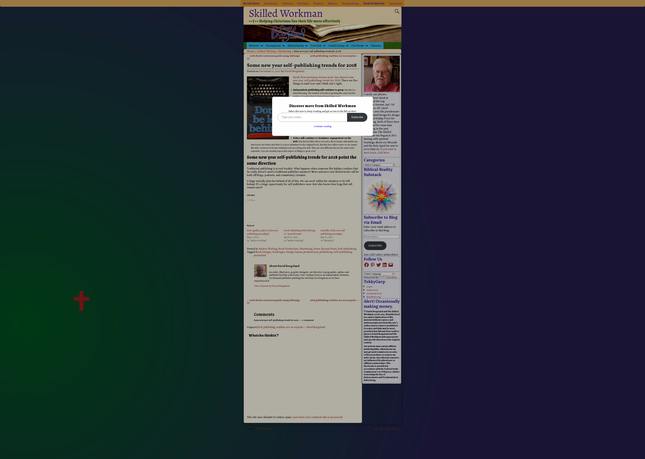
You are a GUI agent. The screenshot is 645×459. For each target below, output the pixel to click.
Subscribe (357, 117)
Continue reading (322, 126)
